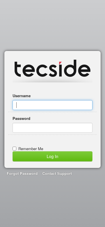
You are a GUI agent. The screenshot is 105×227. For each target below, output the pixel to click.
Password (21, 118)
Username (22, 95)
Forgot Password (22, 173)
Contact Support (57, 173)
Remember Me (30, 148)
